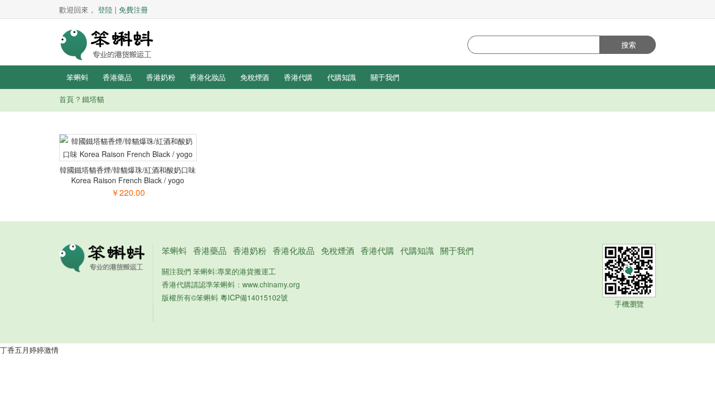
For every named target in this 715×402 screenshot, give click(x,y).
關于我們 (385, 77)
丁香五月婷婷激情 (29, 349)
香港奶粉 (160, 77)
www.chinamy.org (271, 284)
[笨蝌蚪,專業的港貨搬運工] (106, 43)
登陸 (105, 9)
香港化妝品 (207, 77)
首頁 (66, 99)
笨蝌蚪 (77, 77)
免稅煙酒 (254, 77)
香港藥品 (117, 77)
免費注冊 (133, 9)
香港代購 (298, 77)
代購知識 (341, 77)
